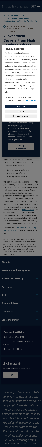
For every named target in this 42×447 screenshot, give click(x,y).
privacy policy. (30, 101)
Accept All (21, 106)
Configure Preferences (21, 116)
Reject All (21, 111)
